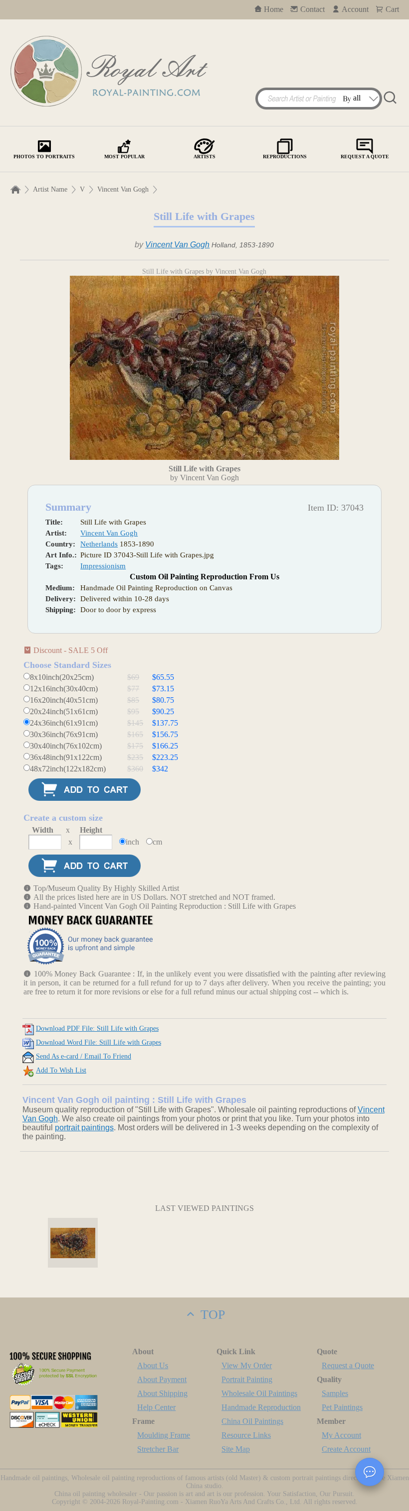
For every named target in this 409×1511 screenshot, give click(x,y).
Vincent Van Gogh (123, 189)
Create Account (346, 1449)
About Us (152, 1365)
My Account (341, 1435)
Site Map (235, 1449)
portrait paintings (84, 1127)
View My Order (246, 1365)
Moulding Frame (163, 1435)
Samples (335, 1393)
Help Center (156, 1407)
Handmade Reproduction (261, 1407)
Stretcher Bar (158, 1449)
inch (132, 842)
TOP (211, 1314)
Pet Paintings (342, 1407)
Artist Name (50, 189)
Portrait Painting (246, 1379)
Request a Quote (348, 1365)
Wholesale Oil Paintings (259, 1393)
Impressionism (103, 566)
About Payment (162, 1379)
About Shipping (162, 1393)
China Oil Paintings (252, 1421)
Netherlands (99, 544)
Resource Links (246, 1435)
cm (157, 842)
